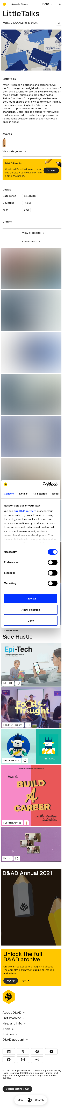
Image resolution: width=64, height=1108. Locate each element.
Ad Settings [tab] (40, 493)
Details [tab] (23, 493)
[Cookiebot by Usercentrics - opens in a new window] (43, 484)
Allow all (31, 598)
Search (39, 1100)
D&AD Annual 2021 (27, 873)
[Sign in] (59, 4)
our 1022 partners (25, 511)
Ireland (27, 203)
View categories (12, 151)
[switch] (53, 562)
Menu (21, 1100)
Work (6, 22)
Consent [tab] (9, 493)
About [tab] (56, 493)
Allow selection (31, 609)
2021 (26, 210)
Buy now (51, 170)
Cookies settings (15, 1089)
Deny (31, 620)
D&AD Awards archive (24, 22)
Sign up (11, 980)
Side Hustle (30, 196)
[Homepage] (30, 1100)
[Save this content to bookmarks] (58, 22)
